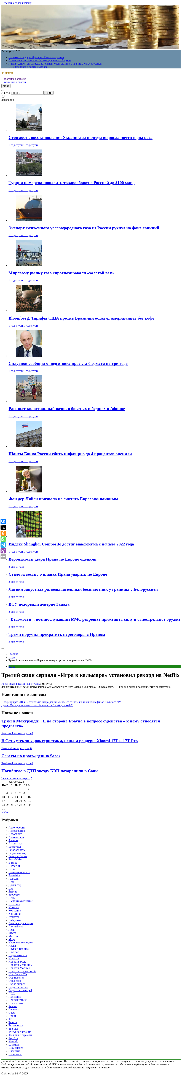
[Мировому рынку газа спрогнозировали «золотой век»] (29, 265)
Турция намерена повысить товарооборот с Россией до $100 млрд (72, 182)
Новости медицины (21, 964)
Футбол (13, 1038)
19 (11, 800)
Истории (14, 907)
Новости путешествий (22, 971)
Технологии (16, 1025)
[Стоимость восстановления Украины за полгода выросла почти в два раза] (29, 129)
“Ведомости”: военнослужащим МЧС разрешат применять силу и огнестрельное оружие (95, 619)
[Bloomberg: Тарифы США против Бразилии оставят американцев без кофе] (29, 310)
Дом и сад (15, 884)
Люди (12, 929)
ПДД (12, 993)
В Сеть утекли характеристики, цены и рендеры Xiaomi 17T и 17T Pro (69, 740)
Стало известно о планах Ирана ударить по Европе (40, 60)
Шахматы (14, 1044)
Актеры (13, 840)
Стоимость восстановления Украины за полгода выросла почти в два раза (80, 137)
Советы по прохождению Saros (30, 755)
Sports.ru (6, 733)
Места (12, 932)
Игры (12, 666)
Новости (14, 958)
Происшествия (17, 999)
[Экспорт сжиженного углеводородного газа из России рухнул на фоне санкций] (29, 220)
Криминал (15, 913)
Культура (14, 916)
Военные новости (19, 872)
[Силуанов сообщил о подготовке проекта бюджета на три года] (29, 355)
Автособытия (17, 830)
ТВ (10, 1019)
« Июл (5, 812)
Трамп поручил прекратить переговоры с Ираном (57, 634)
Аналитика (15, 843)
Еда (11, 888)
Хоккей (13, 1041)
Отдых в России (18, 987)
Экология (14, 1050)
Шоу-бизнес (16, 1047)
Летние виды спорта (21, 923)
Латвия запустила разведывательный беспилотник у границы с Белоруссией (55, 63)
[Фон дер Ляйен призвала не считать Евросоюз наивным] (29, 491)
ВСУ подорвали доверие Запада (28, 66)
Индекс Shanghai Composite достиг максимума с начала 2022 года (71, 544)
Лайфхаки (15, 920)
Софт (12, 1012)
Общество (15, 980)
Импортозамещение (21, 900)
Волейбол (14, 875)
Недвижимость (18, 955)
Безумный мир (17, 853)
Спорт (12, 1015)
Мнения (13, 936)
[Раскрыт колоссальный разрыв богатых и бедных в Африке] (29, 401)
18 (7, 800)
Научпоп (14, 952)
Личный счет (17, 926)
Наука (12, 945)
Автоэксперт (16, 837)
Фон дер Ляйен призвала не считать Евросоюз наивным (63, 499)
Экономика (15, 1054)
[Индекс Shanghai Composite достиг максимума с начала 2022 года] (29, 536)
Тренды (13, 1028)
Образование (16, 977)
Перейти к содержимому (16, 2)
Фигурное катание (20, 1031)
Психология (16, 1003)
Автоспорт (15, 833)
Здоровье (14, 894)
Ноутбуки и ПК (18, 974)
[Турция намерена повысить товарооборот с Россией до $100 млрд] (29, 175)
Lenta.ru (6, 778)
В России (14, 865)
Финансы (7, 72)
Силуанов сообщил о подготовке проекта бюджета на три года (68, 363)
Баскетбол (15, 846)
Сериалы (14, 1009)
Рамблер (6, 763)
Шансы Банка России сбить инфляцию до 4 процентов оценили (70, 453)
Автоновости (17, 827)
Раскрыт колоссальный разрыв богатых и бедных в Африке (67, 408)
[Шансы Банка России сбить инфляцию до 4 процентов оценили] (29, 446)
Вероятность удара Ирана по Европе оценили (36, 57)
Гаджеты (14, 878)
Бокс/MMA (15, 859)
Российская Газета (12, 683)
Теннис (13, 1022)
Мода (12, 939)
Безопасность (17, 849)
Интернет (14, 904)
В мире (13, 862)
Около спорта (17, 983)
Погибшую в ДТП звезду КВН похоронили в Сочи (49, 771)
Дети (12, 881)
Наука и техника (19, 948)
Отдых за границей (20, 990)
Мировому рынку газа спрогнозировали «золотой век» (61, 273)
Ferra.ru (5, 748)
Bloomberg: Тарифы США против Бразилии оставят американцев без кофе (81, 318)
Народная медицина (21, 942)
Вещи (12, 869)
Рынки (13, 1006)
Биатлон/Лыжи (18, 856)
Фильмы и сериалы (20, 1035)
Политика (15, 996)
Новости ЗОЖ (17, 961)
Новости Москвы (19, 967)
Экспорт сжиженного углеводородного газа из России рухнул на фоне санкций (84, 228)
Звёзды (13, 891)
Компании (15, 910)
